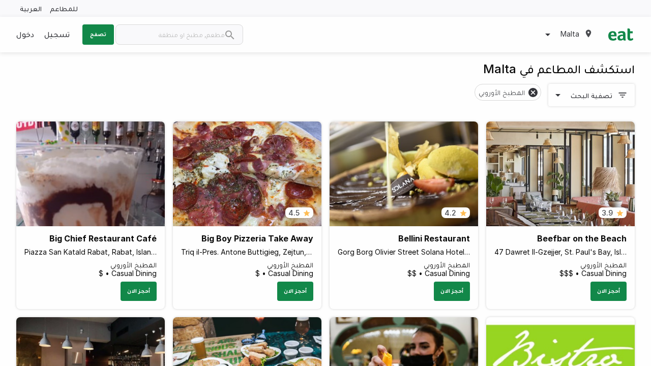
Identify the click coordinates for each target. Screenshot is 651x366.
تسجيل (57, 34)
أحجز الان (608, 290)
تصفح (98, 34)
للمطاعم (64, 8)
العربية (31, 8)
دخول (25, 34)
